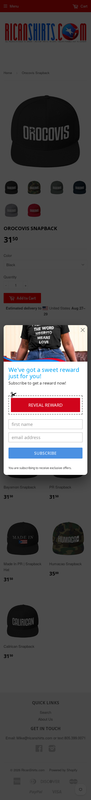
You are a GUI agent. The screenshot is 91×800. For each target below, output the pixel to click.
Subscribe (45, 453)
